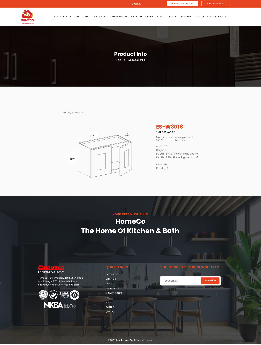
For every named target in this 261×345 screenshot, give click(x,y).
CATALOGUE (111, 274)
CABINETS (110, 283)
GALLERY (109, 307)
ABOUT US (110, 279)
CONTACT (110, 311)
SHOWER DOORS (113, 293)
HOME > (121, 60)
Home (66, 112)
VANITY (109, 302)
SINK (107, 297)
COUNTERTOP (112, 288)
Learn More (181, 140)
